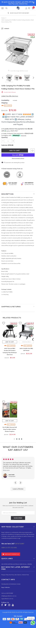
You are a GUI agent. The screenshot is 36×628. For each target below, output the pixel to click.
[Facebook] (2, 605)
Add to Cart (9, 342)
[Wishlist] (29, 8)
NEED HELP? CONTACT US (12, 554)
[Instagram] (9, 605)
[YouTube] (13, 605)
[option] (18, 13)
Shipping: (4, 103)
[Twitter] (5, 605)
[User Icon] (26, 8)
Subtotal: (4, 145)
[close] (34, 3)
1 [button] (14, 439)
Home (3, 18)
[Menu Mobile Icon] (2, 8)
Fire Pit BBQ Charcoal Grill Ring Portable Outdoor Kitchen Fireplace (10, 429)
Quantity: (4, 137)
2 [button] (16, 439)
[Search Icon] (6, 8)
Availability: (5, 100)
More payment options (18, 158)
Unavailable (26, 342)
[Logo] (18, 7)
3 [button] (19, 439)
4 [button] (21, 439)
